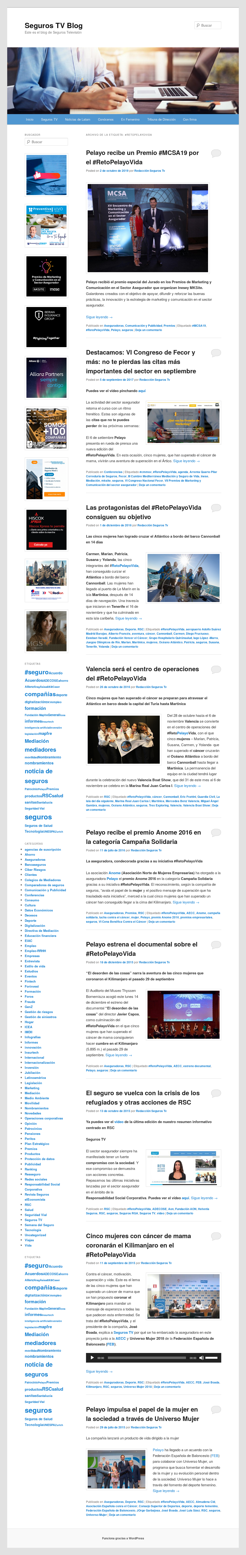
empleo (56, 702)
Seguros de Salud (38, 825)
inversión (56, 727)
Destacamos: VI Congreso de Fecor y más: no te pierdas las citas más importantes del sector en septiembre (141, 361)
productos (33, 796)
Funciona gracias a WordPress (123, 1538)
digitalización (35, 702)
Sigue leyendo (99, 316)
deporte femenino (206, 1506)
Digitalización (35, 925)
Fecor (123, 476)
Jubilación (32, 1072)
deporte (187, 1506)
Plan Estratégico (37, 1143)
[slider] (212, 1357)
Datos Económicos (39, 910)
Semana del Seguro (39, 1225)
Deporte (130, 629)
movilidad (31, 757)
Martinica (138, 642)
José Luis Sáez (189, 1510)
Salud (29, 1209)
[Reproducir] (92, 1357)
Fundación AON (186, 1209)
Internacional (34, 1057)
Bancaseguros (35, 864)
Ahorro (30, 854)
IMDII (28, 1032)
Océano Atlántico (171, 642)
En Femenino (130, 119)
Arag (37, 686)
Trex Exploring (159, 805)
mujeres (152, 642)
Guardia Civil (206, 796)
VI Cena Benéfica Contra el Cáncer (122, 921)
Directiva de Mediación (42, 930)
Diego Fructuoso (197, 633)
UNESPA (49, 831)
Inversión (32, 1067)
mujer (135, 917)
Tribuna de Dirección (161, 119)
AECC (190, 913)
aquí (142, 390)
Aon (171, 1209)
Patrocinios (33, 1128)
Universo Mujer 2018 (137, 1386)
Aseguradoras (114, 325)
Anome (201, 913)
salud (57, 795)
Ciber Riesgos (35, 869)
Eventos (31, 976)
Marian (126, 642)
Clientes (31, 874)
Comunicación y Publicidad (143, 325)
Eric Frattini (188, 796)
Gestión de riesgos (39, 1011)
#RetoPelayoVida (98, 330)
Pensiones (32, 1133)
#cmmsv (146, 472)
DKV (48, 702)
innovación (33, 1047)
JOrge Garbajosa (148, 1510)
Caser (56, 686)
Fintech (30, 981)
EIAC (28, 940)
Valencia (176, 805)
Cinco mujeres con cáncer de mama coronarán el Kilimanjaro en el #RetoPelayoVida (138, 1245)
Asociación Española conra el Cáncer (111, 1506)
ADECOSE (159, 1209)
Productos (32, 1153)
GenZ (29, 1006)
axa (50, 686)
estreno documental (197, 1066)
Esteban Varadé (97, 638)
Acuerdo (56, 672)
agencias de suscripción (43, 849)
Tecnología (34, 831)
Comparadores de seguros (44, 885)
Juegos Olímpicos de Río (103, 642)
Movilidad (32, 1103)
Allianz (29, 686)
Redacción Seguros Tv (149, 170)
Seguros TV (49, 119)
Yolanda (103, 646)
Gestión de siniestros (40, 1016)
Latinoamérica (35, 1077)
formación (35, 708)
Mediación (93, 480)
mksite (106, 480)
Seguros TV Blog (54, 25)
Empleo (30, 945)
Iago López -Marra (205, 638)
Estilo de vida (35, 966)
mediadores (40, 749)
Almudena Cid (205, 1502)
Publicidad (33, 1164)
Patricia (189, 642)
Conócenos (106, 119)
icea (62, 715)
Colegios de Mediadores (43, 880)
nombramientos (39, 763)
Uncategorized (35, 1235)
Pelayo (115, 330)
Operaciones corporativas (44, 1118)
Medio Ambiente (37, 1098)
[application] (153, 1358)
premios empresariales (196, 917)
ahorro (63, 680)
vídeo (118, 1121)
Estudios (31, 971)
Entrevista (32, 961)
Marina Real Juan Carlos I (132, 801)
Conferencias (113, 472)
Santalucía (44, 802)
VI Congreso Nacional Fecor (144, 480)
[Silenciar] (201, 1357)
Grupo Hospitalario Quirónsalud (170, 638)
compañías (40, 694)
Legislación (33, 1083)
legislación (31, 734)
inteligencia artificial (37, 727)
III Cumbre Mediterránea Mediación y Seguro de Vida (163, 476)
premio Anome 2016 (165, 917)
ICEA (28, 1027)
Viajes (29, 1240)
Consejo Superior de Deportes (159, 1506)
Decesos (31, 915)
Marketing (32, 1088)
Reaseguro (33, 1174)
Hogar (29, 1022)
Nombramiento (49, 757)
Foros (29, 996)
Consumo (32, 900)
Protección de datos (40, 1158)
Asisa (43, 686)
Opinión (31, 1123)
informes (33, 721)
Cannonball (164, 633)
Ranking (31, 1169)
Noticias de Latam (77, 119)
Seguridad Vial (34, 808)
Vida (28, 1245)
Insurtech (48, 721)
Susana (214, 642)
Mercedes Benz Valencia (182, 801)
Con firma (190, 119)
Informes (31, 1042)
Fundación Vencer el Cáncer (128, 638)
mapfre (45, 733)
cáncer (150, 633)
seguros (127, 330)
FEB (110, 1344)
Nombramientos (37, 1108)
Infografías (33, 1037)
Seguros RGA (128, 1213)
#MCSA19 (199, 325)
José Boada (211, 1382)
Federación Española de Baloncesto (110, 1510)
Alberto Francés (119, 633)
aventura (138, 633)
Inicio (29, 119)
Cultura (30, 905)
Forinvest (32, 986)
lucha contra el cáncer (114, 917)
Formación (33, 991)
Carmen (178, 633)
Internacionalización (40, 1062)
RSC (141, 629)
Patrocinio (31, 789)
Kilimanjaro (94, 1386)
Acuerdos (34, 680)
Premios (169, 325)
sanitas (31, 802)
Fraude (30, 1001)
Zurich (59, 831)
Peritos (30, 1138)
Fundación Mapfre (36, 715)
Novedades (33, 1113)
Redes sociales (36, 1179)
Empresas (32, 955)
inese (204, 476)
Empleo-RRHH (35, 950)
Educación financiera (40, 935)
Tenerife (91, 646)
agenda (183, 472)
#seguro (37, 671)
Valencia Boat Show (196, 805)
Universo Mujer (96, 1514)
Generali (54, 715)
